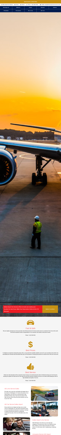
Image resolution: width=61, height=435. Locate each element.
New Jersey (30, 10)
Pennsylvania (18, 10)
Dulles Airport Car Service (7, 4)
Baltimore (18, 7)
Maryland (43, 7)
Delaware (55, 7)
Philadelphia (6, 10)
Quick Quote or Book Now (30, 1)
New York (43, 10)
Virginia (30, 7)
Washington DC (6, 7)
